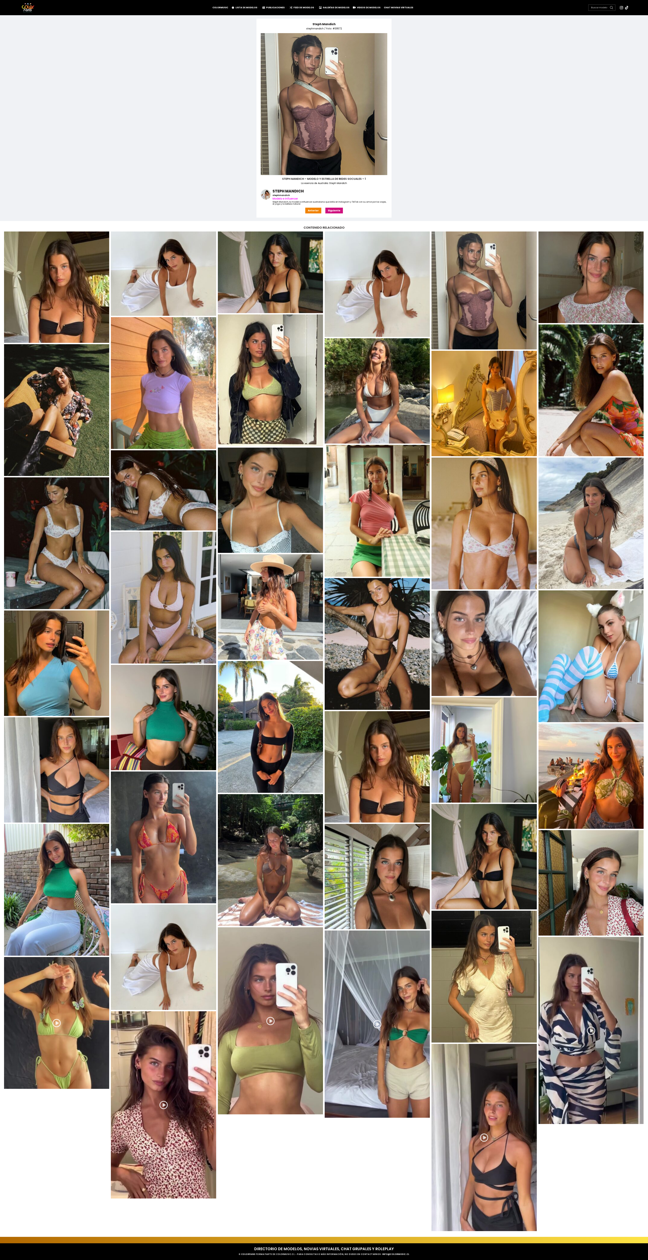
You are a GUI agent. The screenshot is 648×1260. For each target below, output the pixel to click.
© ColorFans (247, 1254)
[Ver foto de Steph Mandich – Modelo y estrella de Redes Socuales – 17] (377, 644)
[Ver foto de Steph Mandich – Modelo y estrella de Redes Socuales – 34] (484, 977)
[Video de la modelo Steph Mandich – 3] (56, 1023)
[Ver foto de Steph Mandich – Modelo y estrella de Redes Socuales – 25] (56, 770)
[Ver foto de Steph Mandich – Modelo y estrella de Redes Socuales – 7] (56, 410)
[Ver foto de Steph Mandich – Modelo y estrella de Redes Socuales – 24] (377, 767)
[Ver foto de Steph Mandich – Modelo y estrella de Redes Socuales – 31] (377, 876)
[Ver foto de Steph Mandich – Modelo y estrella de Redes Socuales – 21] (270, 727)
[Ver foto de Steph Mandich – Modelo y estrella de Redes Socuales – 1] (484, 290)
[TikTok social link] (626, 7)
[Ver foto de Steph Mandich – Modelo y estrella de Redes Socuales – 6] (377, 391)
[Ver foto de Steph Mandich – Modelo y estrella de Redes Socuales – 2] (591, 277)
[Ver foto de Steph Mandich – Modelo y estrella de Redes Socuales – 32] (591, 882)
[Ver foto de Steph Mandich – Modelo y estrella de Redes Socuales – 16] (270, 606)
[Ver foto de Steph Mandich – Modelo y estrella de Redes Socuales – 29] (484, 856)
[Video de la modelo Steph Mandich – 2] (591, 1030)
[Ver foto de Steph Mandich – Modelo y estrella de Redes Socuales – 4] (163, 383)
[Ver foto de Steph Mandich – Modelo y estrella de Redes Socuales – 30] (56, 890)
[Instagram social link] (621, 7)
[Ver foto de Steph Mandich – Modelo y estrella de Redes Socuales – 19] (484, 643)
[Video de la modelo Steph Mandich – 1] (377, 1024)
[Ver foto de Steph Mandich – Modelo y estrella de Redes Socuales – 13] (484, 523)
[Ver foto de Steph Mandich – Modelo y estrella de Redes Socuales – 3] (270, 380)
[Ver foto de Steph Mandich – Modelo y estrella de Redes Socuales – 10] (270, 500)
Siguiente (334, 210)
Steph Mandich (324, 24)
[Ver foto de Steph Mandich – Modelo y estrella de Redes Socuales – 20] (56, 663)
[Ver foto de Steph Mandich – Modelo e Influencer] (270, 272)
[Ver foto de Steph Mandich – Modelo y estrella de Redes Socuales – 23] (484, 750)
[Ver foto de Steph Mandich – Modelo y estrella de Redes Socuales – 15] (163, 598)
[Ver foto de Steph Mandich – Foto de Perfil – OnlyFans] (56, 287)
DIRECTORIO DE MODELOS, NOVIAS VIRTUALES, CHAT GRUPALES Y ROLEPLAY (324, 1249)
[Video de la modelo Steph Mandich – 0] (270, 1021)
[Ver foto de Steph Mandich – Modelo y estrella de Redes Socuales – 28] (270, 860)
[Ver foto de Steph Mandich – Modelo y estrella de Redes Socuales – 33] (163, 957)
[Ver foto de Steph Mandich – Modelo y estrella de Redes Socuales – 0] (377, 284)
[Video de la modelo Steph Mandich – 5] (484, 1137)
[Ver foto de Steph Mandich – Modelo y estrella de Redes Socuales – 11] (163, 490)
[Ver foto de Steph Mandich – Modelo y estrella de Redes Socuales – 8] (484, 403)
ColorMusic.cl (285, 1254)
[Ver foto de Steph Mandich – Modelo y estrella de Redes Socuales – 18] (591, 656)
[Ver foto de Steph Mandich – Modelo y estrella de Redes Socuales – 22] (163, 717)
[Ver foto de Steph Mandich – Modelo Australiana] (163, 273)
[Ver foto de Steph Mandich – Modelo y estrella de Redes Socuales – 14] (56, 543)
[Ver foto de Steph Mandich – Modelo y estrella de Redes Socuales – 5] (591, 390)
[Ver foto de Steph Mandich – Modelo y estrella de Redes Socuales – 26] (591, 776)
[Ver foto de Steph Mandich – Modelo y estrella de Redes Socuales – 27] (163, 837)
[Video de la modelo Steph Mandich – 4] (163, 1104)
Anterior (313, 210)
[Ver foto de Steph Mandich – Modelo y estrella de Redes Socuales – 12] (591, 523)
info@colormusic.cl (395, 1254)
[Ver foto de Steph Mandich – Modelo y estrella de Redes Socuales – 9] (377, 511)
